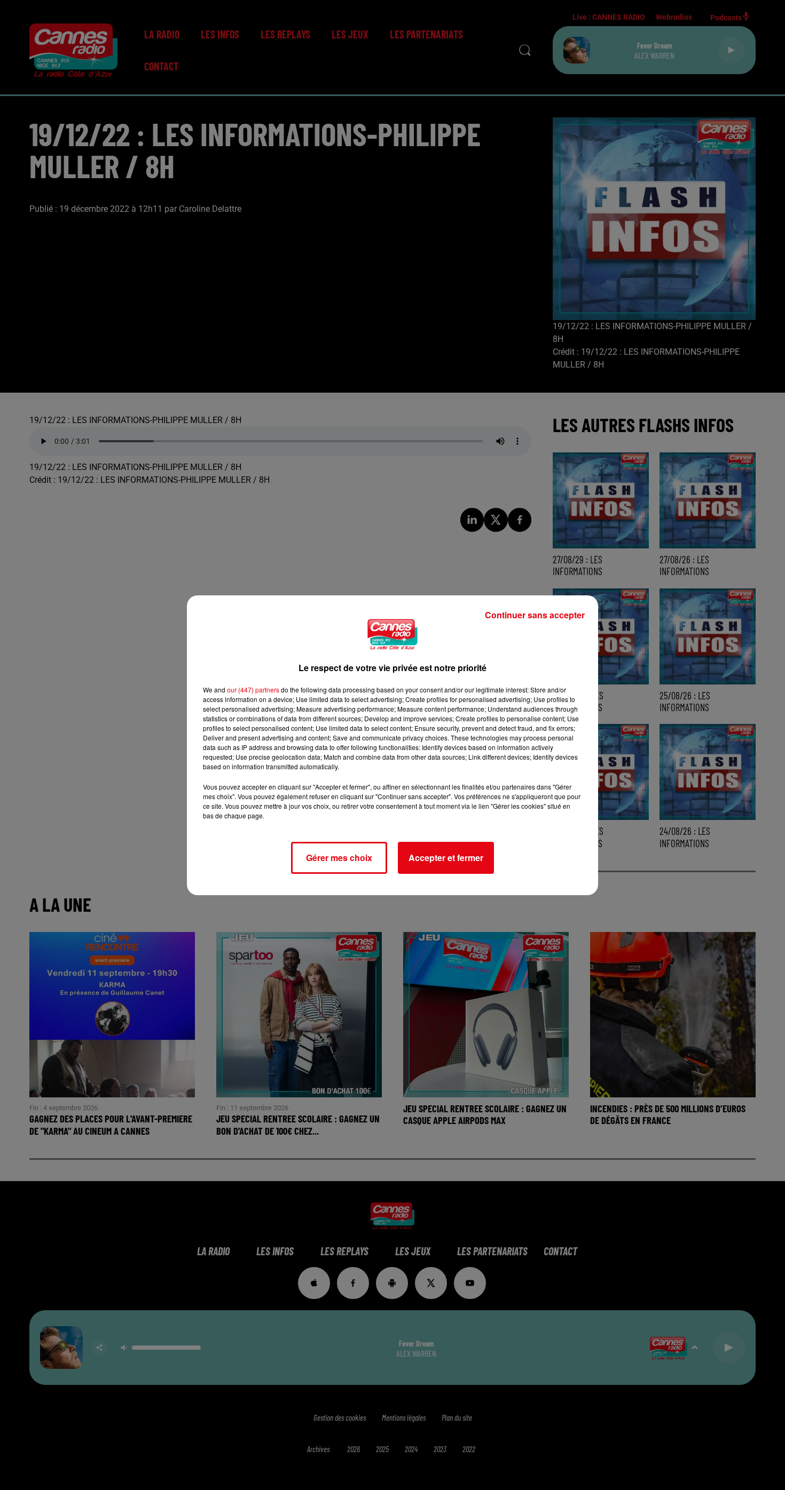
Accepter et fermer (446, 857)
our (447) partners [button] (253, 689)
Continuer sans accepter (535, 615)
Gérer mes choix (339, 857)
